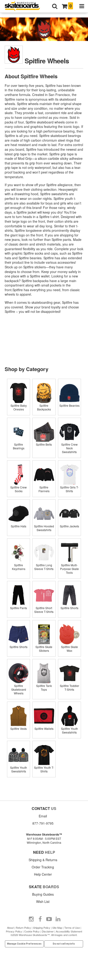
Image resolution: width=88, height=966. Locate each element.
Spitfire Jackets (69, 526)
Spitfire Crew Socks (18, 489)
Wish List (43, 901)
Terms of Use (72, 927)
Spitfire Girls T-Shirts (69, 489)
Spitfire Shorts (69, 608)
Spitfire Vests (18, 728)
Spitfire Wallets (44, 728)
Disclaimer (48, 931)
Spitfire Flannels (44, 489)
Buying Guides (43, 894)
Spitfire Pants (18, 608)
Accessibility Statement (69, 931)
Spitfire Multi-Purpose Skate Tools (69, 568)
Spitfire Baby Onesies (19, 407)
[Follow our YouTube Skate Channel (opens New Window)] (49, 919)
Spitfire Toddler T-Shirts (69, 687)
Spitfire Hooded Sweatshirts (44, 528)
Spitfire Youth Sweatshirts (69, 730)
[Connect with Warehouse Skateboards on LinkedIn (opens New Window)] (57, 919)
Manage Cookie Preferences (24, 943)
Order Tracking (43, 867)
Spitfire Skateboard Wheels (18, 689)
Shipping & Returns (43, 859)
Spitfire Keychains (18, 567)
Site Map (57, 927)
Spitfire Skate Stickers (43, 648)
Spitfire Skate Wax (69, 648)
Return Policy (23, 927)
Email (43, 816)
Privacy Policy (14, 931)
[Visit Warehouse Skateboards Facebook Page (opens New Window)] (40, 919)
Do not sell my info (64, 943)
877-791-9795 (43, 823)
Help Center (43, 874)
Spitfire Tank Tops (44, 687)
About (10, 927)
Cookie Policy (32, 931)
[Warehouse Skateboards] (25, 6)
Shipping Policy (41, 927)
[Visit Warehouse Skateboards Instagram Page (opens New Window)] (31, 919)
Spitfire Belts (44, 444)
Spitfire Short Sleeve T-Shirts (44, 610)
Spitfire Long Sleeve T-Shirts (44, 567)
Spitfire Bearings (18, 446)
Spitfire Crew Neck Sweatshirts (69, 448)
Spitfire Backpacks (44, 407)
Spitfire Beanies (69, 405)
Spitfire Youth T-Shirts (44, 769)
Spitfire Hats (18, 526)
